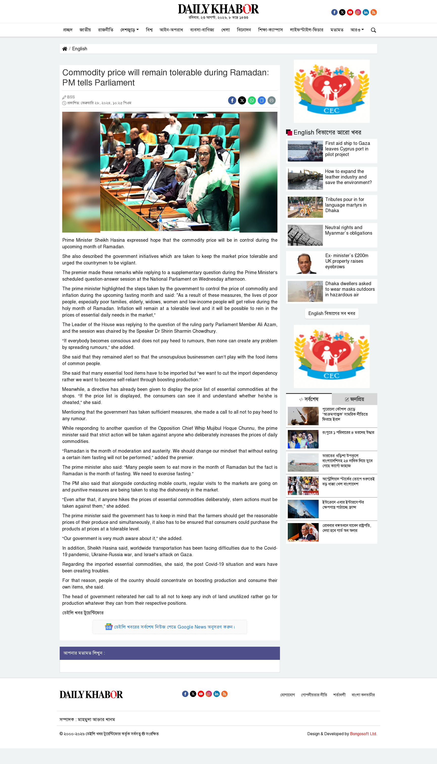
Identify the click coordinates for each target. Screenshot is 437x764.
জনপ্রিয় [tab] (356, 399)
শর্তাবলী (339, 695)
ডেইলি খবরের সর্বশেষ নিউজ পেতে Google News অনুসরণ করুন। (174, 627)
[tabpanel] (331, 474)
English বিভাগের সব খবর (331, 313)
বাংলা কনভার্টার (363, 695)
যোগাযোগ (287, 695)
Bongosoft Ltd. (363, 733)
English (79, 49)
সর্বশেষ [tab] (310, 399)
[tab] (309, 399)
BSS (71, 97)
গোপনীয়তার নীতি (314, 695)
